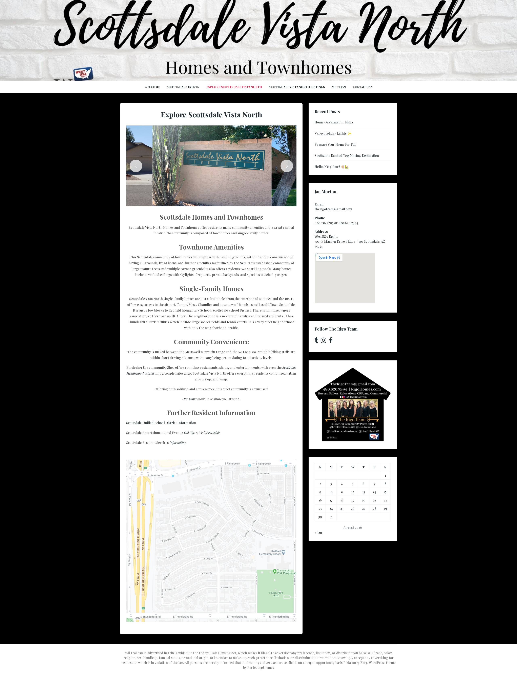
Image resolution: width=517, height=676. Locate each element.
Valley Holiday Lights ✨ (333, 133)
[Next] (287, 166)
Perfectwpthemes (260, 667)
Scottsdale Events (183, 87)
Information (177, 442)
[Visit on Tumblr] (316, 341)
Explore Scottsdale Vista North (234, 87)
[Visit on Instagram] (323, 341)
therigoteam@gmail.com (333, 209)
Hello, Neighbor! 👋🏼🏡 (332, 166)
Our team (189, 399)
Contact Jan (363, 87)
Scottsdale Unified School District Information (161, 423)
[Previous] (136, 166)
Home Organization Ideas (334, 122)
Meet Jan (339, 87)
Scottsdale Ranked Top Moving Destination (347, 155)
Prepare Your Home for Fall (335, 144)
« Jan (318, 532)
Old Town (191, 433)
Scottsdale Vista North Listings (297, 87)
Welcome (152, 87)
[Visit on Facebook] (330, 341)
